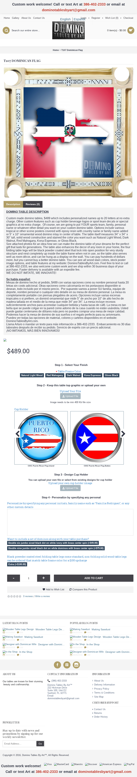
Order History (101, 716)
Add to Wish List (55, 589)
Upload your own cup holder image (70, 483)
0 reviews (28, 596)
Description (13, 204)
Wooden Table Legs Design (50, 629)
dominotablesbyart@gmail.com (68, 10)
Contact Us (100, 709)
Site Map (98, 696)
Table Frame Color (69, 371)
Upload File (71, 396)
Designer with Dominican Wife (51, 644)
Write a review (42, 596)
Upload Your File (70, 391)
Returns (98, 713)
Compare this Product (84, 589)
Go (40, 743)
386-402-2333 (94, 4)
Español (79, 19)
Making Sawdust (33, 636)
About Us (99, 680)
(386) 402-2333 (59, 680)
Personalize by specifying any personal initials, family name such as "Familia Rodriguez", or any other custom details (68, 505)
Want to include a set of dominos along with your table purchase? (48, 539)
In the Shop (25, 651)
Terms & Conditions (104, 692)
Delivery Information (104, 684)
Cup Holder (21, 409)
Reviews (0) (33, 204)
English (65, 19)
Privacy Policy (101, 688)
